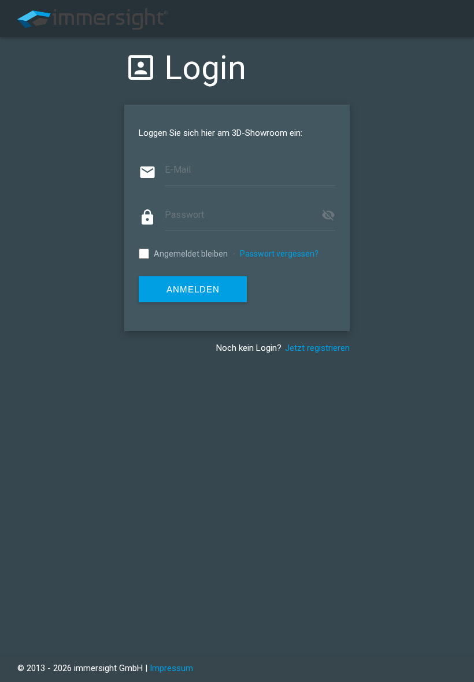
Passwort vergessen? (279, 253)
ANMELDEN (193, 289)
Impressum (171, 668)
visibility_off (328, 215)
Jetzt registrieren (317, 348)
